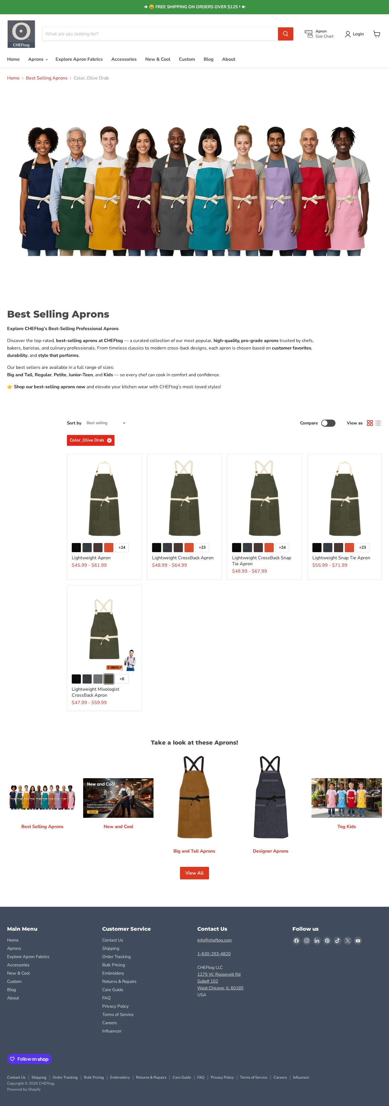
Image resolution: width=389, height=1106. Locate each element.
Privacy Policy (115, 1006)
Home (13, 59)
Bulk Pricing (113, 965)
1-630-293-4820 (214, 954)
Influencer (111, 1031)
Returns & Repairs (119, 981)
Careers (109, 1023)
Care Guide (112, 990)
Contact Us (112, 940)
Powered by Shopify (24, 1089)
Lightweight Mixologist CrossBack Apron (95, 692)
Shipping (110, 948)
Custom (187, 59)
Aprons (36, 59)
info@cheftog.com (214, 940)
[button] (355, 34)
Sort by (74, 423)
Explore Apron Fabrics (79, 59)
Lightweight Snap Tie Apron (341, 558)
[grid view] (370, 423)
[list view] (378, 423)
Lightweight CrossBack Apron (183, 558)
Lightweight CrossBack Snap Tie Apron (261, 561)
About (228, 59)
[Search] (285, 33)
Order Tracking (116, 956)
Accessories (124, 59)
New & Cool (157, 59)
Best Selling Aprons (46, 78)
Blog (209, 59)
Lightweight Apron (91, 558)
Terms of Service (118, 1014)
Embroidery (113, 973)
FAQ (106, 998)
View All (194, 873)
